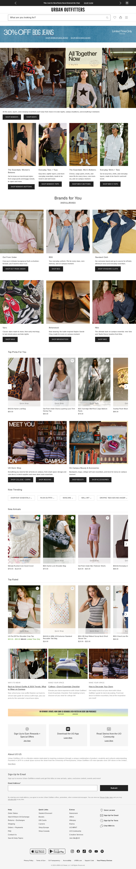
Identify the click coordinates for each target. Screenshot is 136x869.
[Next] (125, 387)
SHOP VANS (10, 339)
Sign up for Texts (111, 821)
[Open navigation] (126, 17)
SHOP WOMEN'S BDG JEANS (57, 38)
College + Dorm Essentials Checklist (64, 686)
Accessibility (67, 860)
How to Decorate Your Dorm (101, 686)
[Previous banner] (15, 3)
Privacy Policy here (106, 797)
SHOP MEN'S (31, 117)
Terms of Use (40, 860)
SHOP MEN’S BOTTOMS (81, 184)
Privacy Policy (28, 860)
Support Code (89, 860)
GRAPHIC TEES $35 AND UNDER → (114, 498)
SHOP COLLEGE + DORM (20, 480)
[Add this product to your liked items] (37, 361)
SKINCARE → (68, 498)
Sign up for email (111, 815)
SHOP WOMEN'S (11, 117)
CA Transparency (54, 860)
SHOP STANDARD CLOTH (108, 269)
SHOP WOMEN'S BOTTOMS (21, 187)
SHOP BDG (56, 269)
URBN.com (78, 860)
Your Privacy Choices (104, 860)
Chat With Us (109, 826)
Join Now (27, 741)
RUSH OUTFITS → (47, 498)
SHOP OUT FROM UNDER (15, 269)
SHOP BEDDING (45, 480)
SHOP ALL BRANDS (68, 203)
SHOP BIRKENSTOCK (60, 339)
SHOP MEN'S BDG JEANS (80, 38)
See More (12, 764)
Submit (114, 788)
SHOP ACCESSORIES (100, 480)
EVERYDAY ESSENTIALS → (21, 498)
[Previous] (10, 387)
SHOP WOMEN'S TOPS (50, 184)
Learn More (68, 738)
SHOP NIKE (102, 339)
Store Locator (109, 810)
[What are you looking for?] (107, 17)
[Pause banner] (127, 3)
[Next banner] (120, 3)
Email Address (14, 783)
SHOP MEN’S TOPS (110, 184)
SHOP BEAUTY (78, 480)
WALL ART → (86, 498)
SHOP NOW (88, 3)
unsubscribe (12, 799)
